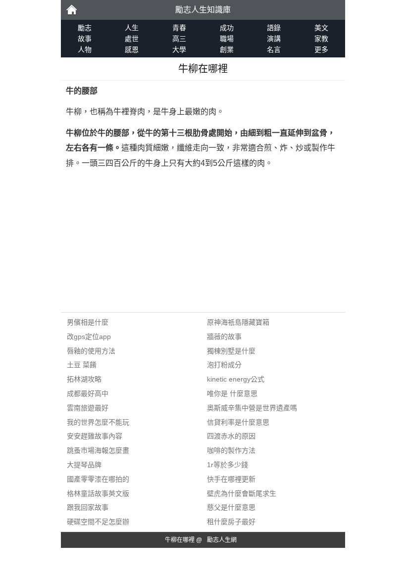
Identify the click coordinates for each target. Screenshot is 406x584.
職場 (227, 39)
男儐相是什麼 (87, 322)
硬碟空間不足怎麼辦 (98, 522)
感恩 (132, 49)
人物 (85, 49)
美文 (321, 28)
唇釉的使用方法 (91, 351)
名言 (274, 49)
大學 (179, 49)
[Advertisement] (203, 243)
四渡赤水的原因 (231, 436)
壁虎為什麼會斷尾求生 (241, 493)
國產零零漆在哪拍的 (98, 479)
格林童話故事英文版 (98, 493)
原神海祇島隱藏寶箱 (238, 322)
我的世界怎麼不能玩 (98, 422)
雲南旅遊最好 (87, 408)
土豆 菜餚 (82, 365)
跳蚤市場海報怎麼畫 (98, 450)
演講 (274, 39)
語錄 (274, 28)
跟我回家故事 (87, 507)
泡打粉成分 (224, 365)
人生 (132, 28)
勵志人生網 (222, 539)
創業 (227, 49)
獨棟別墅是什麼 (231, 351)
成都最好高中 (87, 393)
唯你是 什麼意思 (232, 393)
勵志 (71, 9)
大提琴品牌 (84, 465)
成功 (227, 28)
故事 (85, 39)
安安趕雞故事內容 (94, 436)
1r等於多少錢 (227, 465)
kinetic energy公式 (235, 379)
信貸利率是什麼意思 (238, 422)
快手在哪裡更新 (231, 479)
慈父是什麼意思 (231, 507)
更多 (321, 49)
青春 (179, 28)
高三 (179, 39)
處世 (132, 39)
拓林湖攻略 (84, 379)
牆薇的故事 (224, 337)
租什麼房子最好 (231, 522)
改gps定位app (89, 337)
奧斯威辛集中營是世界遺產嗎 (252, 408)
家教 (321, 39)
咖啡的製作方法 (231, 450)
